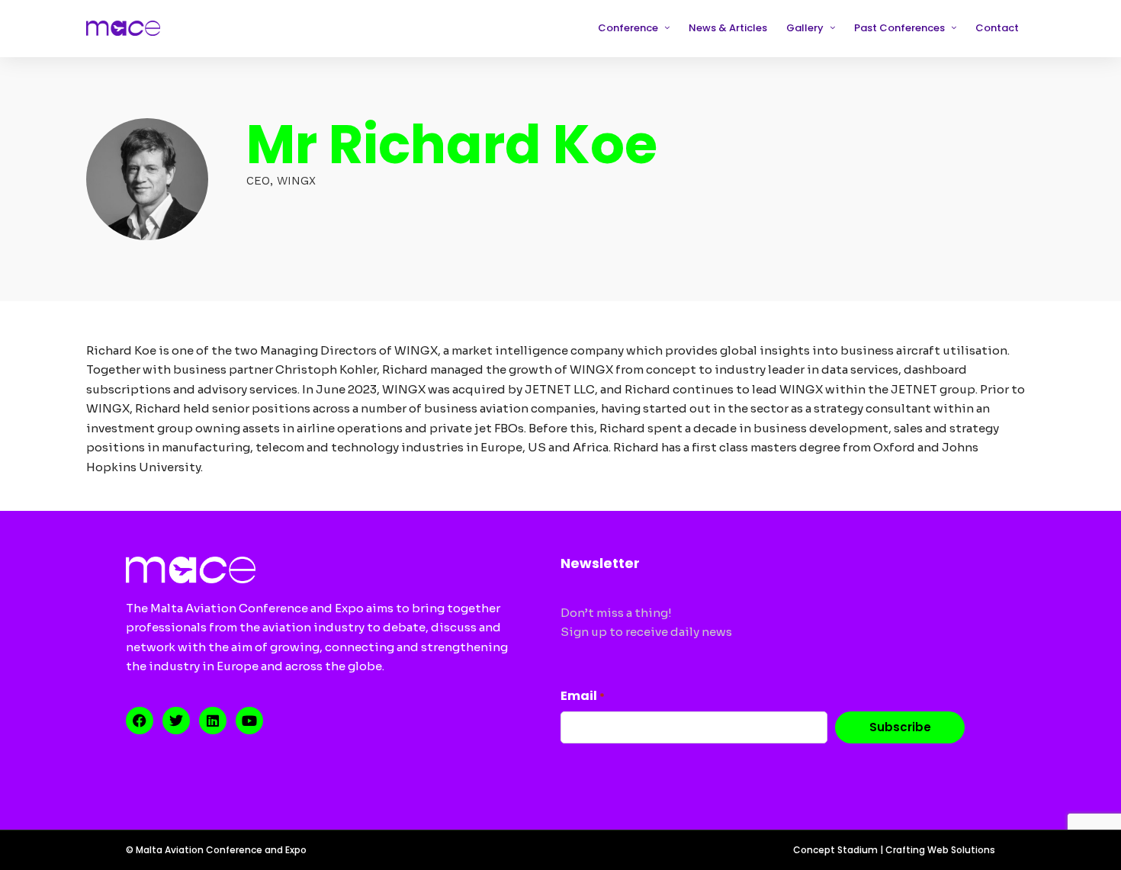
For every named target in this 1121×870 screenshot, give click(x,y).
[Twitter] (176, 720)
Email (582, 696)
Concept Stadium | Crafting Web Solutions (894, 849)
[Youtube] (249, 720)
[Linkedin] (212, 720)
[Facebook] (139, 720)
